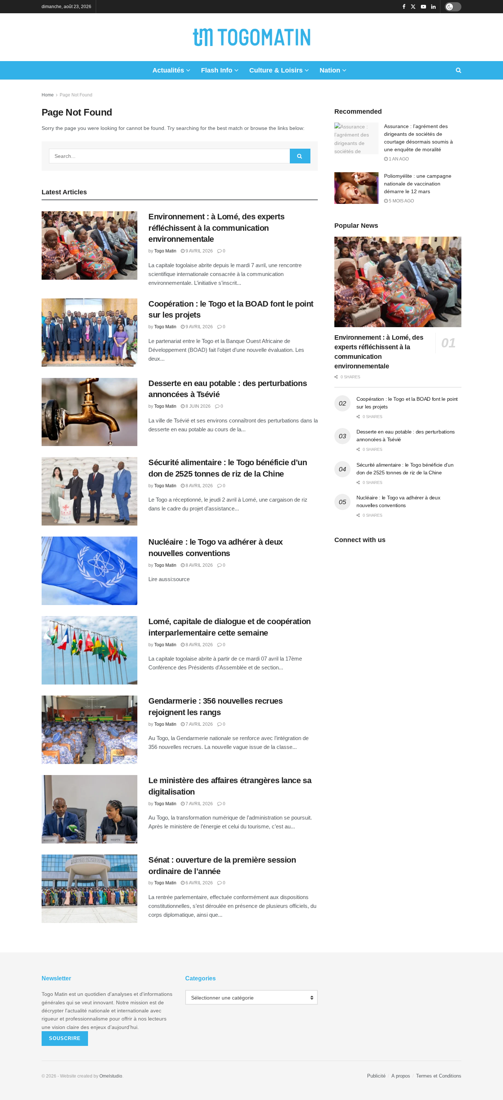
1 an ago (398, 159)
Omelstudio (110, 1076)
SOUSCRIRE (65, 1038)
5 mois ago (401, 201)
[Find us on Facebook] (403, 7)
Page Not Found (76, 95)
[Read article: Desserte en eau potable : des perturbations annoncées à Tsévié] (89, 412)
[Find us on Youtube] (423, 7)
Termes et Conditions (438, 1076)
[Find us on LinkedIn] (433, 7)
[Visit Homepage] (251, 37)
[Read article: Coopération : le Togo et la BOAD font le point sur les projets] (89, 332)
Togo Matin (165, 251)
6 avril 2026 (198, 882)
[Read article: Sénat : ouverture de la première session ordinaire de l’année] (89, 889)
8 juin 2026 (197, 406)
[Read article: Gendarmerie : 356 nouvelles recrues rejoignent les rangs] (89, 730)
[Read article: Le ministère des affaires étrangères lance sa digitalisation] (89, 809)
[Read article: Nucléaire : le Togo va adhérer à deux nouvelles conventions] (89, 571)
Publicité (376, 1076)
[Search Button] (458, 70)
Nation (330, 70)
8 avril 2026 (198, 485)
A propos (400, 1076)
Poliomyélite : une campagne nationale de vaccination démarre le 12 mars (417, 183)
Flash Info (216, 70)
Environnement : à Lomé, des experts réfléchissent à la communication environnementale (216, 228)
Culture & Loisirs (276, 70)
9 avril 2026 (198, 251)
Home (48, 95)
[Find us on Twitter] (413, 7)
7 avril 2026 (198, 724)
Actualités (168, 70)
